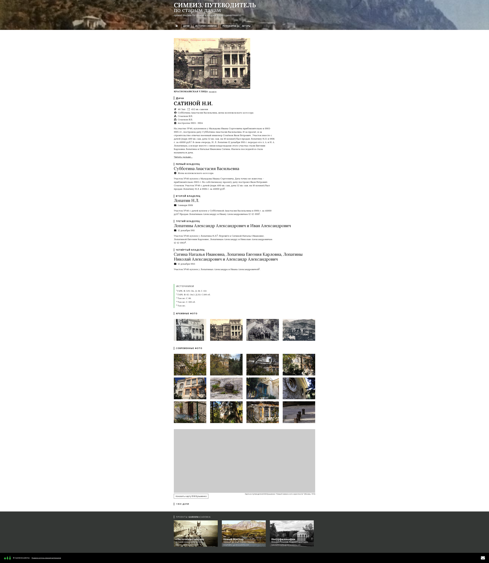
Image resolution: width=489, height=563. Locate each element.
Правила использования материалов (46, 558)
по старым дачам (197, 9)
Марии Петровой (193, 15)
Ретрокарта (229, 26)
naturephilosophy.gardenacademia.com (286, 545)
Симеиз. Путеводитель (215, 5)
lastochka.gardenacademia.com (187, 545)
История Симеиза (206, 26)
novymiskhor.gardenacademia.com (236, 545)
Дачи (186, 26)
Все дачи (183, 504)
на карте (212, 91)
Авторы (246, 26)
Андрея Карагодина (219, 15)
